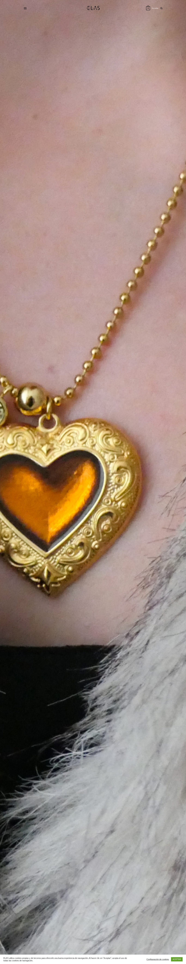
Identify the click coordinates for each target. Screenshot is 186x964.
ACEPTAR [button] (177, 959)
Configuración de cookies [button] (158, 959)
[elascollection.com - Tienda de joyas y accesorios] (93, 8)
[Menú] (25, 8)
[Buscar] (161, 8)
